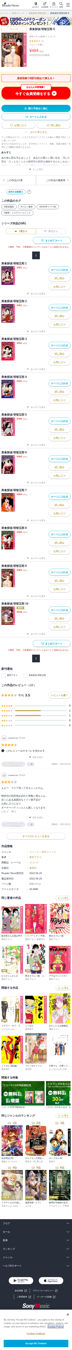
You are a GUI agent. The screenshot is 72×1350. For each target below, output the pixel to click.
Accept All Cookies (36, 1343)
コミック (14, 29)
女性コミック (18, 13)
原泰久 (52, 1161)
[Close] (68, 1314)
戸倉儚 (66, 1206)
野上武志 (41, 1161)
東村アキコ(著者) (37, 36)
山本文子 (67, 1069)
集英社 (33, 867)
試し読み (56, 125)
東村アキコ (12, 675)
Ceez (15, 1206)
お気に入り (20, 125)
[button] (46, 1296)
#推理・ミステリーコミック (17, 213)
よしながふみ (7, 1029)
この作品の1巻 (15, 180)
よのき (28, 1206)
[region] (36, 1330)
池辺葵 (28, 1069)
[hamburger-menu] (68, 5)
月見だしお (6, 1206)
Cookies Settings (36, 1333)
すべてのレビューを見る (36, 836)
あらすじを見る (38, 293)
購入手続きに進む (38, 108)
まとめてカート (53, 240)
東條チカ (5, 1161)
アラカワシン (55, 1206)
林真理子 (41, 939)
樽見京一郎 (30, 1161)
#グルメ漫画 (27, 207)
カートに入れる (38, 116)
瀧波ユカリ (54, 1029)
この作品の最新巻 (55, 180)
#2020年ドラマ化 (47, 207)
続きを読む (38, 757)
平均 (21, 695)
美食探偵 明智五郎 (37, 13)
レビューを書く (36, 45)
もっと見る (38, 169)
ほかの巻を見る (38, 132)
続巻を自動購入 (16, 192)
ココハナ (51, 36)
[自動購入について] (29, 192)
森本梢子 (29, 1029)
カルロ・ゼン (17, 1161)
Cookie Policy (55, 1326)
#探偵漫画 (9, 207)
